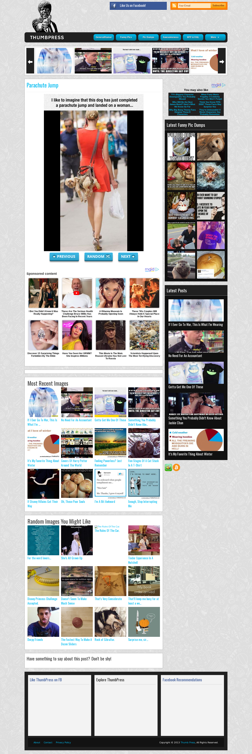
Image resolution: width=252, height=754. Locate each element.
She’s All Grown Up (71, 558)
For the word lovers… (39, 558)
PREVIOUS (66, 256)
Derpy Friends (35, 639)
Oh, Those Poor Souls (73, 501)
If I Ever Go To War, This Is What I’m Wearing (195, 324)
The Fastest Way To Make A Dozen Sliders (76, 641)
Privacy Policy (63, 742)
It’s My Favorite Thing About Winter (190, 454)
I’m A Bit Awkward (105, 501)
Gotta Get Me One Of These (110, 420)
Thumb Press (188, 742)
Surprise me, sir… (138, 639)
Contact (48, 742)
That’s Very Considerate (108, 599)
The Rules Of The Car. (107, 530)
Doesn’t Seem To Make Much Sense (74, 601)
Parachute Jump (42, 85)
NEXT (126, 256)
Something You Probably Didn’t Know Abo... (142, 422)
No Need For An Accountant (76, 420)
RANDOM (96, 256)
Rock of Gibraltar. (105, 639)
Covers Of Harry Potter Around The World (74, 463)
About (37, 742)
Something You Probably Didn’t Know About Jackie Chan (195, 420)
